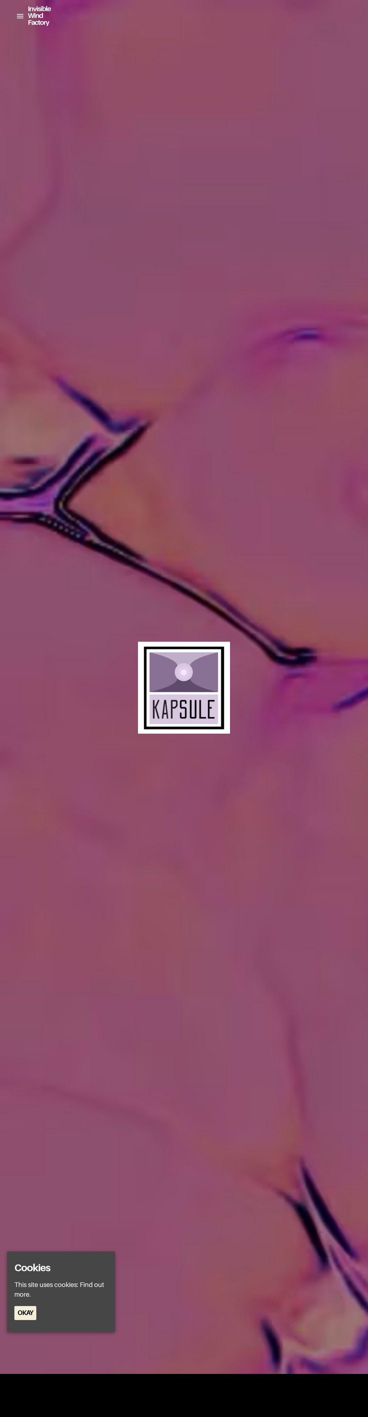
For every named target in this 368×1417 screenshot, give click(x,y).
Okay (25, 1312)
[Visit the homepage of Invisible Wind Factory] (37, 16)
